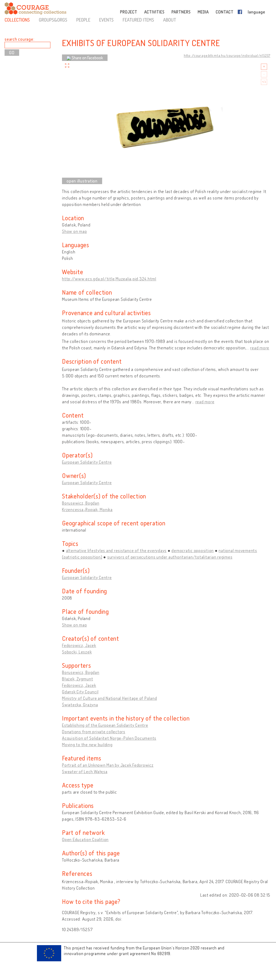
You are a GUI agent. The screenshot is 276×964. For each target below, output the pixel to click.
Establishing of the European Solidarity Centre (105, 725)
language (256, 12)
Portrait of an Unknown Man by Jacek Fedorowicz (108, 765)
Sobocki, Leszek (77, 652)
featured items (138, 20)
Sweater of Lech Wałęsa (85, 771)
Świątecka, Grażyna (80, 704)
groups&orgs (53, 20)
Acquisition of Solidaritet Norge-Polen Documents (109, 738)
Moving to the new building (87, 744)
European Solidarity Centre (87, 462)
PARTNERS (181, 12)
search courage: (19, 39)
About (169, 20)
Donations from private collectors (93, 731)
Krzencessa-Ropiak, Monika (87, 509)
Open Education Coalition (85, 839)
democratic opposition (192, 550)
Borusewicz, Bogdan (80, 503)
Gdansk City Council (80, 691)
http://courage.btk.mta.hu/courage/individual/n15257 (227, 55)
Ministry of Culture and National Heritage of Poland (109, 698)
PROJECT (128, 12)
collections (17, 20)
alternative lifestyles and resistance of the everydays (116, 550)
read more (259, 347)
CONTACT (224, 12)
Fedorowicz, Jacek (79, 645)
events (106, 20)
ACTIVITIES (154, 12)
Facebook (241, 12)
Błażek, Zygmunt (77, 678)
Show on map (74, 231)
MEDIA (203, 12)
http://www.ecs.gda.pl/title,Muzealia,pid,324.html (109, 278)
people (83, 20)
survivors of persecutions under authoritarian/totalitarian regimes (170, 557)
